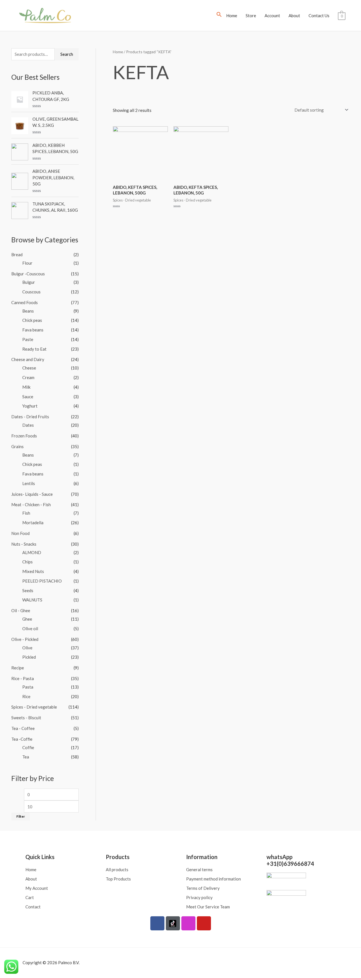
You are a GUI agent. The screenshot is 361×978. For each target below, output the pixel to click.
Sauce (27, 396)
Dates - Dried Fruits (30, 416)
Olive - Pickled (24, 639)
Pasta (27, 686)
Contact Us (319, 15)
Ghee (27, 618)
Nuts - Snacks (23, 543)
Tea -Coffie (21, 739)
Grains (17, 446)
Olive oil (30, 628)
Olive (27, 647)
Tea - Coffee (23, 728)
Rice (26, 696)
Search (66, 54)
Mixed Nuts (33, 571)
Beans (28, 310)
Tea (25, 756)
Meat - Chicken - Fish (31, 504)
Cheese (29, 367)
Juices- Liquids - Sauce (32, 494)
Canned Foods (24, 302)
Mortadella (32, 522)
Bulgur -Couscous (28, 273)
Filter (20, 816)
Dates (28, 425)
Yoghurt (30, 405)
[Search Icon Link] (219, 15)
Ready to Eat (34, 348)
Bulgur (28, 282)
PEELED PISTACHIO (42, 580)
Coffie (28, 747)
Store (251, 15)
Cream (28, 377)
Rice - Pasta (22, 678)
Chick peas (32, 320)
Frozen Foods (24, 435)
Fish (26, 512)
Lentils (28, 483)
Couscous (31, 291)
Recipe (17, 667)
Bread (17, 254)
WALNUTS (32, 599)
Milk (26, 387)
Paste (27, 339)
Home (231, 15)
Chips (27, 561)
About (294, 15)
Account (272, 15)
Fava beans (32, 329)
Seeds (27, 590)
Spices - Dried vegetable (34, 706)
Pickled (29, 657)
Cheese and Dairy (27, 359)
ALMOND (31, 552)
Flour (27, 262)
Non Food (20, 533)
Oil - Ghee (20, 610)
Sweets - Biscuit (26, 717)
